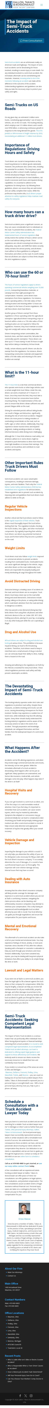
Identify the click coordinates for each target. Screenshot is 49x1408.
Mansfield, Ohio (13, 1334)
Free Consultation (32, 40)
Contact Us (12, 1276)
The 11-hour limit (11, 385)
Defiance (16, 1072)
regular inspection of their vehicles (22, 521)
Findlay (30, 1072)
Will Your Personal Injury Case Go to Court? (24, 1375)
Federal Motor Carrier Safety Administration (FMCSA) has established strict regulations (23, 487)
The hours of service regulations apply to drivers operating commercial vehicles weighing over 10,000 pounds (24, 287)
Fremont (23, 1072)
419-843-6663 (14, 1303)
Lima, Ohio (12, 1331)
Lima (35, 1072)
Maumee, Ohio (13, 1317)
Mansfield (8, 1075)
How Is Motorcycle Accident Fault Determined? (25, 1372)
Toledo (15, 1075)
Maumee (8, 1072)
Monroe (25, 1075)
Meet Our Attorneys (15, 1272)
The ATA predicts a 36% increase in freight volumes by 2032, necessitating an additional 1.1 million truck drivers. (24, 133)
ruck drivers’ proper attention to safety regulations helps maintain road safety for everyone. (23, 196)
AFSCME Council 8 (14, 1344)
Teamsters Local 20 (15, 1348)
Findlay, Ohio (12, 1324)
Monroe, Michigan (14, 1341)
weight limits (32, 556)
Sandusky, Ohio (13, 1337)
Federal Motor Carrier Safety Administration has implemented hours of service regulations (23, 232)
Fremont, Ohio (13, 1327)
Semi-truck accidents (12, 62)
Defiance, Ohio (13, 1320)
